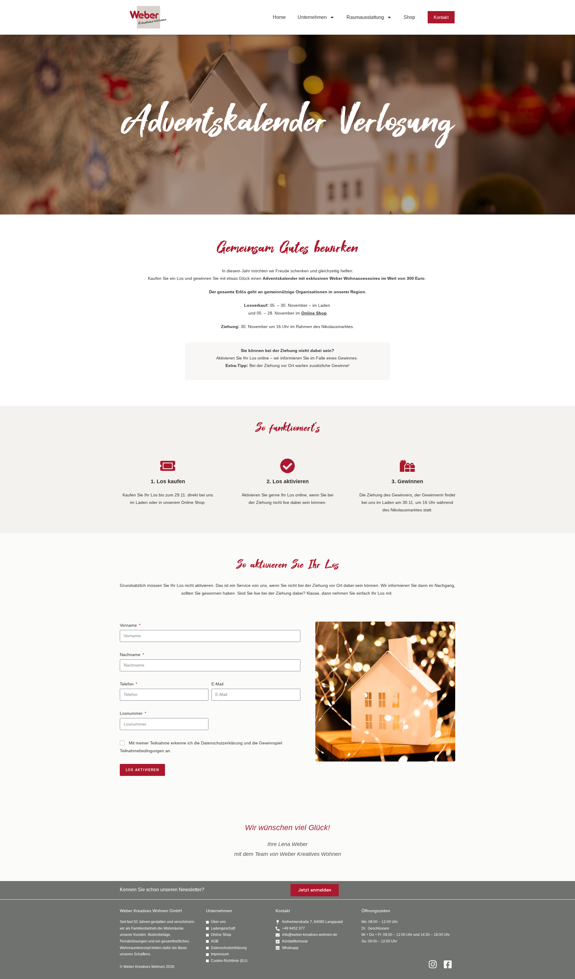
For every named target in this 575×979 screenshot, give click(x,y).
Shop (409, 17)
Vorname (129, 625)
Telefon (127, 684)
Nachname (131, 654)
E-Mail (217, 684)
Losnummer (132, 713)
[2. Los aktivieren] (287, 465)
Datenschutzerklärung (222, 743)
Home (279, 17)
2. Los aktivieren (288, 481)
